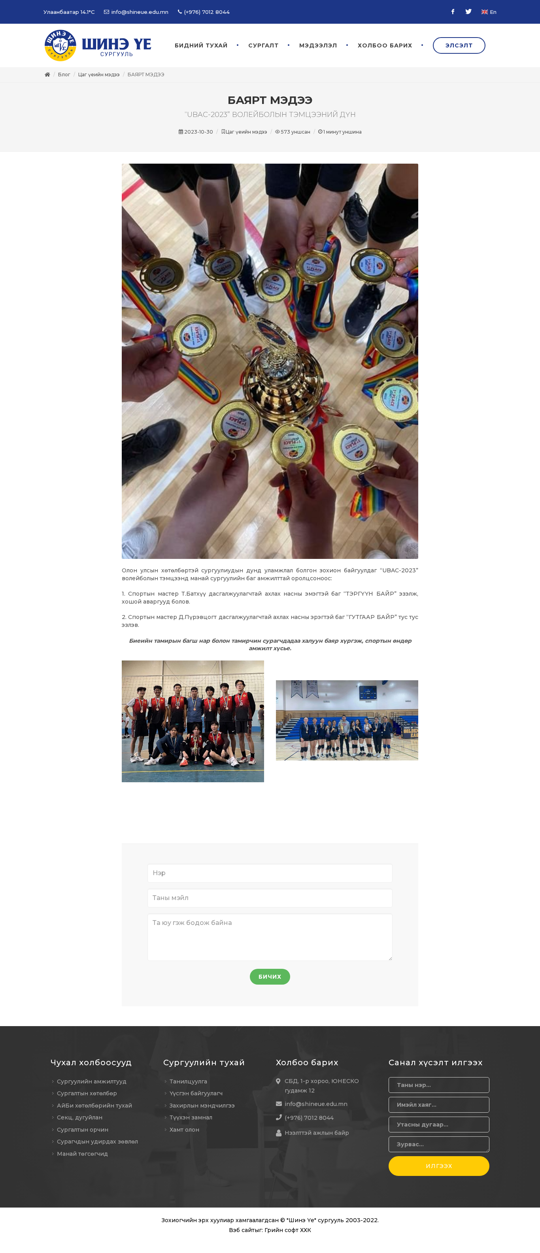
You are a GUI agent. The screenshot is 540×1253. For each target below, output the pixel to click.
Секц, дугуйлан (79, 1117)
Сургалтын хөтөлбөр (87, 1093)
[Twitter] (468, 12)
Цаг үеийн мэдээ (99, 74)
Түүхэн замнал (191, 1117)
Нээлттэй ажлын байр (317, 1132)
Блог (64, 74)
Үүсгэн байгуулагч (196, 1093)
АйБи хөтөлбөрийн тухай (94, 1105)
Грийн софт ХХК (287, 1230)
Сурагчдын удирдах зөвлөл (97, 1141)
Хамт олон (184, 1129)
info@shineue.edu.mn (139, 12)
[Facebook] (453, 12)
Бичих (270, 976)
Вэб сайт (242, 1230)
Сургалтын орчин (82, 1129)
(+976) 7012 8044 (206, 12)
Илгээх (439, 1166)
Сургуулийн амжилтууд (92, 1081)
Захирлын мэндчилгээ (202, 1105)
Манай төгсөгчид (82, 1153)
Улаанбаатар (68, 12)
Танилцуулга (188, 1081)
